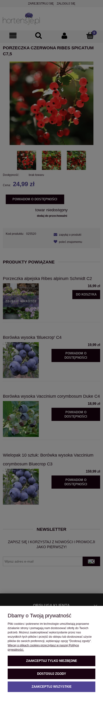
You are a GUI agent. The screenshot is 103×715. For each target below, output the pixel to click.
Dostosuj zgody (51, 674)
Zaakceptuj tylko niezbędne (51, 661)
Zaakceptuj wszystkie (52, 686)
